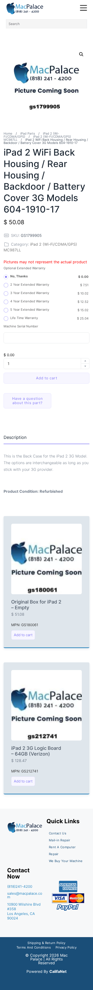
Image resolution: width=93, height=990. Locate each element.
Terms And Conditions (33, 947)
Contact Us (57, 833)
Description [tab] (15, 437)
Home (8, 133)
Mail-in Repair (59, 840)
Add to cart (46, 378)
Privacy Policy (66, 947)
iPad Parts (27, 133)
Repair (54, 854)
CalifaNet (58, 971)
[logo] (25, 8)
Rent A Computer (62, 847)
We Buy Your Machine (66, 861)
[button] (81, 54)
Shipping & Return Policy (46, 943)
